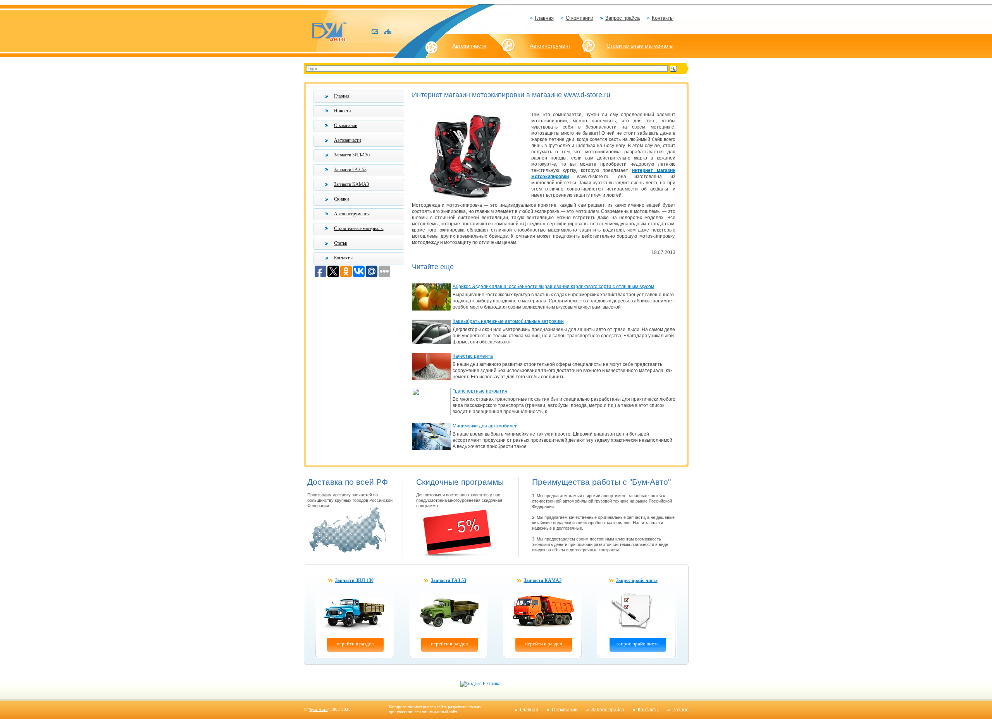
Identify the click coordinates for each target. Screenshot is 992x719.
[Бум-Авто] (329, 31)
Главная (544, 18)
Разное (680, 709)
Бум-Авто (319, 709)
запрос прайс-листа (638, 644)
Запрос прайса (622, 18)
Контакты (662, 18)
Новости (342, 110)
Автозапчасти (469, 46)
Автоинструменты (352, 213)
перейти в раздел (355, 644)
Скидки (341, 199)
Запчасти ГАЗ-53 (350, 169)
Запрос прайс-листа (637, 580)
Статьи (340, 243)
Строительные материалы (639, 46)
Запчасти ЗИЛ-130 (352, 155)
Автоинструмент (550, 46)
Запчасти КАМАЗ (351, 184)
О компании (579, 18)
